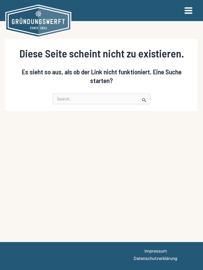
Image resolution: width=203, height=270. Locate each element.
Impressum (155, 251)
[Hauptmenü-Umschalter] (189, 10)
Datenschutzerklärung (155, 258)
